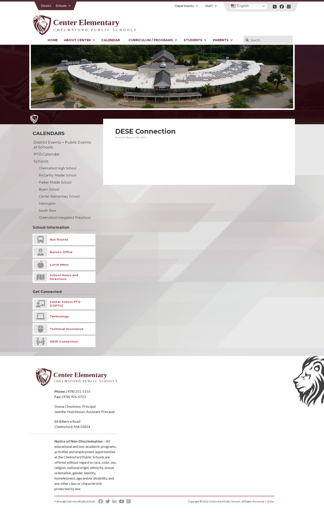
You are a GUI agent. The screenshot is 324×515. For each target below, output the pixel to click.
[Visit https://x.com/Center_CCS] (275, 6)
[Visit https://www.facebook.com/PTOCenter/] (282, 6)
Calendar (110, 40)
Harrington (47, 204)
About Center (77, 40)
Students (193, 40)
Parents (221, 40)
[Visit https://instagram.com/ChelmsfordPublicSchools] (289, 6)
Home (53, 40)
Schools (61, 5)
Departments (184, 6)
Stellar (270, 501)
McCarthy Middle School (57, 175)
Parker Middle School (55, 182)
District (46, 5)
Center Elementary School (59, 196)
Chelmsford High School (57, 168)
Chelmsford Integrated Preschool (64, 218)
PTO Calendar (47, 154)
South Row (47, 211)
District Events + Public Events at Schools (62, 144)
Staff (209, 6)
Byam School (49, 189)
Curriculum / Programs (150, 40)
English (242, 6)
